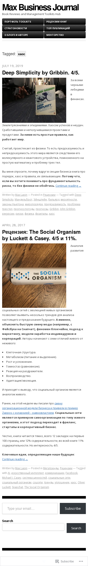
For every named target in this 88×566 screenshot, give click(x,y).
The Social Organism (36, 487)
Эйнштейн (40, 199)
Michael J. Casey (11, 478)
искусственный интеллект (27, 473)
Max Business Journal (40, 7)
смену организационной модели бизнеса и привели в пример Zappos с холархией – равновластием (40, 408)
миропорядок (34, 204)
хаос (52, 213)
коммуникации (54, 473)
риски (19, 213)
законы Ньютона (13, 204)
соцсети (38, 482)
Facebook (72, 473)
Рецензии (49, 195)
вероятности (69, 199)
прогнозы (42, 209)
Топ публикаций (58, 28)
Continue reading (68, 186)
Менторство (55, 34)
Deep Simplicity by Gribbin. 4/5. (40, 72)
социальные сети (59, 478)
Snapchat (17, 487)
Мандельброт (23, 199)
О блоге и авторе (16, 34)
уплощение (62, 482)
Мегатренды (51, 468)
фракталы (41, 213)
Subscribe (73, 508)
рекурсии (8, 213)
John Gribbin (67, 209)
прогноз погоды (24, 209)
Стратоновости (15, 28)
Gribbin (54, 209)
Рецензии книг (56, 21)
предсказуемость (55, 204)
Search (7, 521)
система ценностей (34, 478)
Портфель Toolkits (17, 21)
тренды (48, 482)
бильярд (53, 199)
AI (9, 473)
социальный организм (16, 482)
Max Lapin (21, 195)
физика (29, 213)
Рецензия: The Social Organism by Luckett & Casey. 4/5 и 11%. (41, 235)
